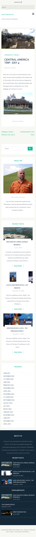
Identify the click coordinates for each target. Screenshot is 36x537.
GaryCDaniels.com (7, 14)
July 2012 (6, 406)
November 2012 (8, 394)
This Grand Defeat (8, 504)
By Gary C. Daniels (17, 121)
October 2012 (8, 397)
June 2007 (6, 418)
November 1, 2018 (18, 334)
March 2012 (7, 409)
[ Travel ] (16, 55)
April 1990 (7, 424)
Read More (18, 266)
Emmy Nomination (19, 512)
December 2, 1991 (6, 506)
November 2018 (8, 376)
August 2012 (7, 403)
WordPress (25, 531)
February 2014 (8, 385)
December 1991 (8, 421)
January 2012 (8, 412)
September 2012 (8, 400)
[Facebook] (21, 2)
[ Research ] (8, 55)
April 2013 (7, 391)
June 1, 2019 (18, 247)
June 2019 (6, 373)
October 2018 (8, 379)
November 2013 (8, 388)
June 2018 (6, 382)
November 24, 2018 (18, 291)
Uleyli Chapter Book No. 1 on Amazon (23, 472)
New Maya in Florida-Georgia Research (23, 464)
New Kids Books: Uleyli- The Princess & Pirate (23, 481)
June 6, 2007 (16, 514)
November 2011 (8, 415)
